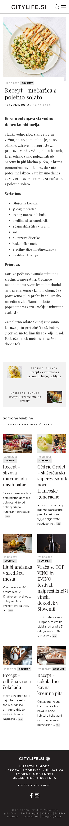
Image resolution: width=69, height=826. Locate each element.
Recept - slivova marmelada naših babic (15, 475)
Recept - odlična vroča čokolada (17, 681)
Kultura (48, 778)
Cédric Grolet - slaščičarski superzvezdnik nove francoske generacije (52, 481)
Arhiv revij (42, 785)
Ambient (23, 774)
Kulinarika (53, 770)
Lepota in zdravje (23, 770)
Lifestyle (28, 766)
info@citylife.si (51, 816)
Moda (44, 766)
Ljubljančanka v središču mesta (17, 573)
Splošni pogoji (30, 813)
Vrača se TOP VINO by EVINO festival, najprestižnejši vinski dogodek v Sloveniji (52, 588)
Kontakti (25, 785)
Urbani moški (25, 778)
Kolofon (47, 813)
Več (8, 516)
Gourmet (27, 83)
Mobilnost (43, 774)
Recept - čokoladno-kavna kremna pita (50, 684)
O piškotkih (31, 816)
